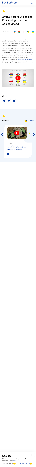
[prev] (2, 134)
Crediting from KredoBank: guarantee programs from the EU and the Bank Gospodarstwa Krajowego (17, 147)
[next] (34, 134)
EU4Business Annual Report (25, 59)
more (14, 460)
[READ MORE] (7, 154)
